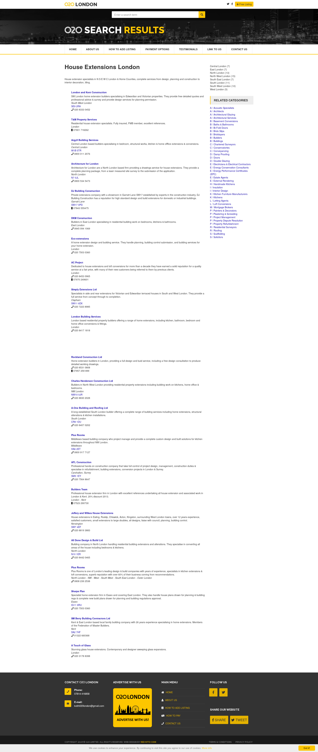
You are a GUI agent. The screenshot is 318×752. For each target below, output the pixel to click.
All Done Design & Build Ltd (87, 540)
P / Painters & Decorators (223, 210)
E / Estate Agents (219, 177)
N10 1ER (76, 554)
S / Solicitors (216, 237)
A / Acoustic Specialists (222, 107)
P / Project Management (222, 217)
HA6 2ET (76, 449)
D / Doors (215, 157)
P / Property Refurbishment (224, 223)
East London (216, 69)
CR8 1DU (76, 421)
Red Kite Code (148, 742)
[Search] (202, 14)
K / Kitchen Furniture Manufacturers (228, 194)
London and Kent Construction (89, 92)
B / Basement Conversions (224, 121)
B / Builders (216, 137)
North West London (220, 76)
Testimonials (188, 49)
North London (217, 72)
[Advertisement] (135, 344)
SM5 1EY (76, 476)
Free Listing (245, 4)
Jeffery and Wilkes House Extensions (92, 513)
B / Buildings (216, 141)
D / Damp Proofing (219, 154)
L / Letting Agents (219, 200)
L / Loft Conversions (220, 204)
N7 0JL (75, 177)
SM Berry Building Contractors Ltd (90, 618)
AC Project (77, 262)
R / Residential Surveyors (223, 227)
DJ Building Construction (85, 190)
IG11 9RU (76, 605)
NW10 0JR (76, 394)
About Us (92, 49)
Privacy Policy (244, 742)
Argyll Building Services (84, 140)
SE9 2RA (76, 106)
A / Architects (217, 111)
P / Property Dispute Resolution (226, 220)
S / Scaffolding (217, 233)
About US (171, 700)
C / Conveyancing (219, 151)
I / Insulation (216, 187)
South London (217, 82)
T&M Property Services (84, 119)
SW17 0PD (77, 204)
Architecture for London (85, 163)
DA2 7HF (76, 632)
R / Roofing (216, 230)
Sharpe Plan (78, 591)
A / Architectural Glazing (222, 114)
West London (217, 89)
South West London (220, 86)
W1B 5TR (76, 150)
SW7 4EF (76, 527)
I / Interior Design (219, 190)
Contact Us (239, 49)
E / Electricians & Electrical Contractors (230, 164)
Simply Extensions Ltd (84, 289)
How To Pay (173, 715)
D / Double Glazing (220, 160)
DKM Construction (81, 218)
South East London (220, 79)
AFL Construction (81, 462)
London (85, 4)
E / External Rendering (222, 180)
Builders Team (79, 489)
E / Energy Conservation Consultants (229, 167)
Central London (218, 66)
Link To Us (214, 49)
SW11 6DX (76, 303)
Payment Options (157, 49)
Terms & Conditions (220, 742)
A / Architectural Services (223, 117)
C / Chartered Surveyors (223, 144)
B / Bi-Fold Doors (219, 127)
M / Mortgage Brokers (221, 207)
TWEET (241, 719)
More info (207, 748)
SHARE (220, 719)
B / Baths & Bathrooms (222, 124)
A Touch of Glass (81, 645)
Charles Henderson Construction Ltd (92, 380)
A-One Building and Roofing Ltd (89, 407)
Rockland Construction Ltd (86, 357)
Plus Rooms (78, 435)
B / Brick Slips (217, 131)
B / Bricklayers (217, 134)
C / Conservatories (220, 147)
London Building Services (86, 316)
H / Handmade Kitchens (222, 184)
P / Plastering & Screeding (223, 213)
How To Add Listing (122, 49)
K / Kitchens (216, 197)
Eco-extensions (80, 238)
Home (73, 49)
